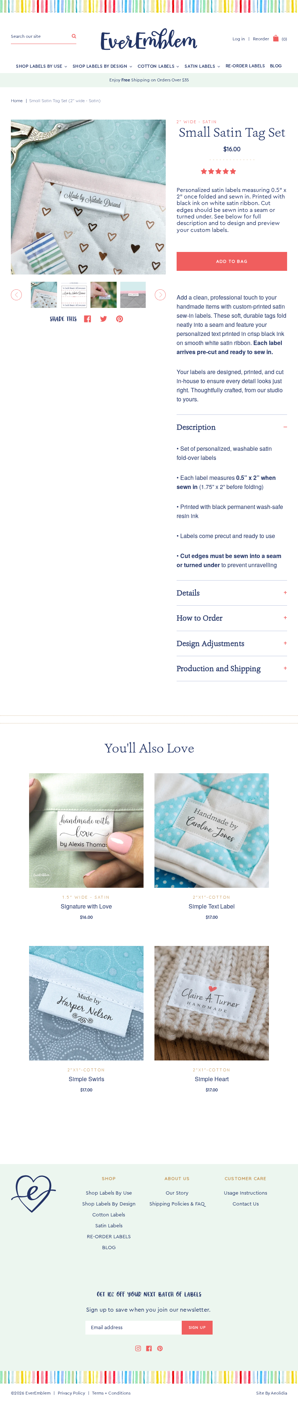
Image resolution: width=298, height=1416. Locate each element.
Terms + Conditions (111, 1393)
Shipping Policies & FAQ (177, 1204)
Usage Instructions (245, 1193)
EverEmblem (38, 1393)
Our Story (177, 1193)
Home (17, 100)
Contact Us (246, 1204)
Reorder (261, 39)
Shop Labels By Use (39, 66)
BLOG (276, 66)
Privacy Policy (71, 1393)
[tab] (232, 427)
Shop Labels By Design (100, 66)
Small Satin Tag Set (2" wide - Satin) (65, 100)
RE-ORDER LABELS (245, 66)
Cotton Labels (156, 66)
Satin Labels (200, 66)
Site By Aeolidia (271, 1393)
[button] (219, 172)
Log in (239, 39)
